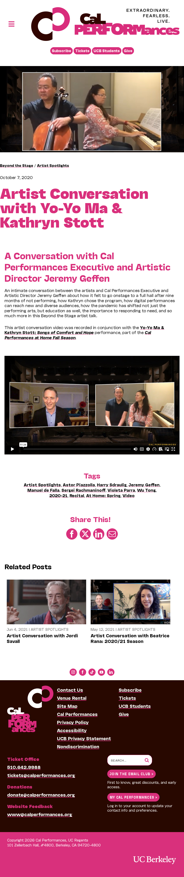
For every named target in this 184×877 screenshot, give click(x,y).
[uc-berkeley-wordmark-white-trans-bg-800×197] (154, 855)
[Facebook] (72, 533)
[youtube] (101, 672)
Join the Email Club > (131, 773)
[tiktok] (92, 672)
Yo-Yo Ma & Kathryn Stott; (84, 330)
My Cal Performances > (133, 797)
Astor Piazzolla (79, 484)
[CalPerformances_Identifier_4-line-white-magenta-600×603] (30, 688)
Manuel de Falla (43, 489)
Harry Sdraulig (112, 484)
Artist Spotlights (53, 165)
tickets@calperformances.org (41, 775)
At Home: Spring (103, 495)
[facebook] (82, 672)
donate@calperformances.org (41, 794)
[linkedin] (110, 672)
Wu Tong (146, 489)
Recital (77, 495)
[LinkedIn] (98, 533)
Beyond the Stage (16, 165)
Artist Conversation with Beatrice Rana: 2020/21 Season (130, 638)
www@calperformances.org (39, 814)
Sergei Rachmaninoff (83, 489)
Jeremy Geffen (144, 484)
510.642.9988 (24, 767)
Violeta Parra (121, 489)
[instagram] (73, 672)
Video (129, 495)
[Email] (112, 533)
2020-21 (58, 495)
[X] (85, 533)
